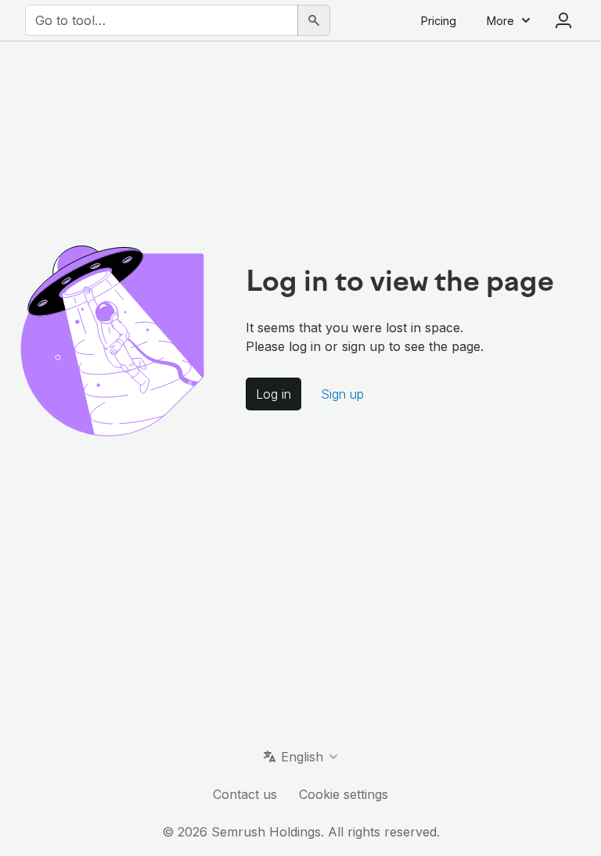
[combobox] (161, 20)
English (302, 757)
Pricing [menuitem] (438, 20)
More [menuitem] (500, 20)
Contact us (245, 794)
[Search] (313, 20)
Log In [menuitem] (563, 20)
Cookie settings (343, 794)
